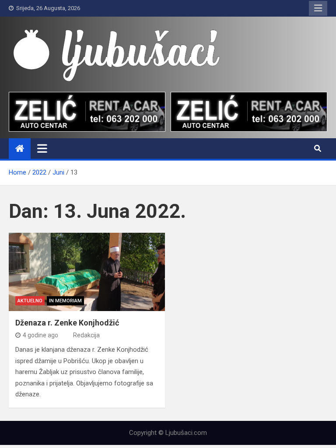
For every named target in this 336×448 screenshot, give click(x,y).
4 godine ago (40, 335)
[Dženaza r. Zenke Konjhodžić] (87, 272)
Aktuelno (30, 301)
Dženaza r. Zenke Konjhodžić (67, 322)
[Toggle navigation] (42, 148)
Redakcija (86, 335)
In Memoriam (65, 301)
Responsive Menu (318, 8)
